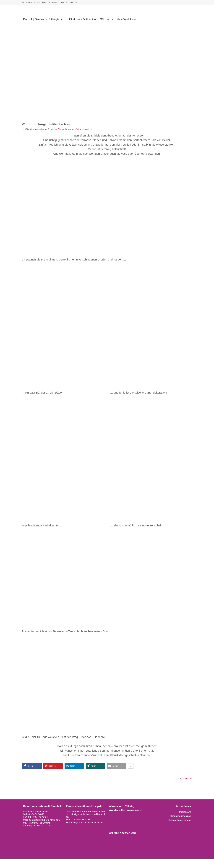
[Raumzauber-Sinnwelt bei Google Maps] (124, 824)
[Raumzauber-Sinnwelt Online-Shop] (189, 2)
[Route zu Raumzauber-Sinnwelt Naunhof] (25, 830)
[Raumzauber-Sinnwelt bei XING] (137, 819)
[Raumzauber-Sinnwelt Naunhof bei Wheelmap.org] (36, 830)
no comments (186, 777)
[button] (32, 766)
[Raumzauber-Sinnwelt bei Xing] (168, 2)
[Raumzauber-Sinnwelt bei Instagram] (157, 2)
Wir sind (105, 19)
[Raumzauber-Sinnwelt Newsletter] (111, 819)
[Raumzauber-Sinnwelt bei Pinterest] (163, 2)
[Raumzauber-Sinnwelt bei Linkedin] (111, 824)
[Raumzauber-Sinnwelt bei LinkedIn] (173, 2)
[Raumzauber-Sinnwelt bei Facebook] (152, 2)
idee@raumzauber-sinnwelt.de (44, 820)
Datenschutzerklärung (179, 820)
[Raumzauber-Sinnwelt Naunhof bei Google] (31, 830)
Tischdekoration (65, 128)
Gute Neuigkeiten (127, 19)
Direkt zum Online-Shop (83, 19)
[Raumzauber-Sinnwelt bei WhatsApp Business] (179, 2)
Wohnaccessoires (83, 128)
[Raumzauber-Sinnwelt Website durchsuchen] (184, 2)
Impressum (185, 812)
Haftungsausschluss (180, 816)
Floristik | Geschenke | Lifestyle (41, 19)
